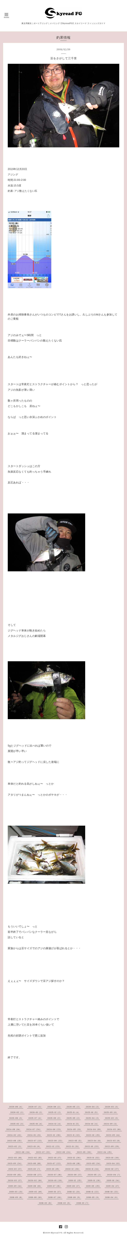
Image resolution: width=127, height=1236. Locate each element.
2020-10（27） (112, 1169)
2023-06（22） (55, 1140)
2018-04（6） (112, 1197)
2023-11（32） (74, 1135)
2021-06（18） (74, 1163)
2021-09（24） (15, 1163)
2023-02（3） (15, 1146)
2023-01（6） (34, 1146)
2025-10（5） (92, 1112)
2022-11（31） (73, 1146)
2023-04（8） (95, 1140)
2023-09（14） (113, 1135)
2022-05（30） (84, 1152)
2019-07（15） (54, 1186)
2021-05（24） (93, 1163)
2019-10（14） (113, 1180)
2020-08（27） (35, 1174)
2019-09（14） (15, 1186)
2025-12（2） (55, 1112)
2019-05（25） (93, 1186)
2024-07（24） (34, 1129)
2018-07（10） (55, 1197)
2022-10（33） (92, 1146)
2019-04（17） (113, 1186)
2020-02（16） (35, 1180)
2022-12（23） (53, 1146)
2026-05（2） (74, 1107)
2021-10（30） (113, 1157)
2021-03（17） (15, 1169)
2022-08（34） (23, 1152)
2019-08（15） (35, 1186)
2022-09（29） (112, 1146)
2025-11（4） (73, 1112)
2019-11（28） (94, 1180)
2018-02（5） (64, 1203)
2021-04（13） (113, 1163)
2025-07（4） (35, 1118)
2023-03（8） (114, 1140)
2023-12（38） (54, 1135)
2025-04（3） (93, 1118)
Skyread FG (56, 1233)
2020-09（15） (14, 1174)
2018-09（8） (16, 1197)
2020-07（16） (55, 1174)
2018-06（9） (74, 1197)
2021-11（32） (94, 1157)
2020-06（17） (75, 1174)
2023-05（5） (75, 1140)
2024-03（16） (114, 1129)
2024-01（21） (34, 1135)
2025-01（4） (36, 1124)
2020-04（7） (114, 1174)
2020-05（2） (95, 1174)
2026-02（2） (17, 1112)
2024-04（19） (94, 1129)
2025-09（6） (111, 1112)
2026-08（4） (16, 1107)
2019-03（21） (16, 1191)
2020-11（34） (92, 1169)
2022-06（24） (64, 1152)
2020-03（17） (15, 1180)
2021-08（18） (35, 1163)
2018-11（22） (93, 1191)
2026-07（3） (35, 1107)
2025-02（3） (17, 1124)
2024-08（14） (13, 1129)
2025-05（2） (74, 1118)
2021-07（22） (54, 1163)
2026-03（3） (112, 1107)
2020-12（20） (72, 1169)
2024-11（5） (73, 1124)
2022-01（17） (55, 1157)
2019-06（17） (74, 1186)
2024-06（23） (54, 1129)
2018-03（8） (46, 1203)
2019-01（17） (55, 1191)
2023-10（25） (93, 1135)
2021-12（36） (74, 1157)
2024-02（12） (14, 1135)
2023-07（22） (35, 1140)
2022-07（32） (43, 1152)
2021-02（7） (34, 1169)
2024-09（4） (111, 1124)
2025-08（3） (16, 1118)
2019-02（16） (36, 1191)
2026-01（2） (36, 1112)
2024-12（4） (55, 1124)
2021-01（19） (53, 1169)
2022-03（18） (15, 1157)
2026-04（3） (93, 1107)
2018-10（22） (112, 1191)
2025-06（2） (54, 1118)
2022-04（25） (105, 1152)
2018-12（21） (74, 1191)
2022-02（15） (35, 1157)
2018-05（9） (93, 1197)
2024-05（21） (74, 1129)
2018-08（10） (35, 1197)
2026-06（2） (54, 1107)
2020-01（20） (55, 1180)
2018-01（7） (82, 1203)
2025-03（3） (112, 1118)
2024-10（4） (92, 1124)
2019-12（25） (75, 1180)
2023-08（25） (15, 1140)
